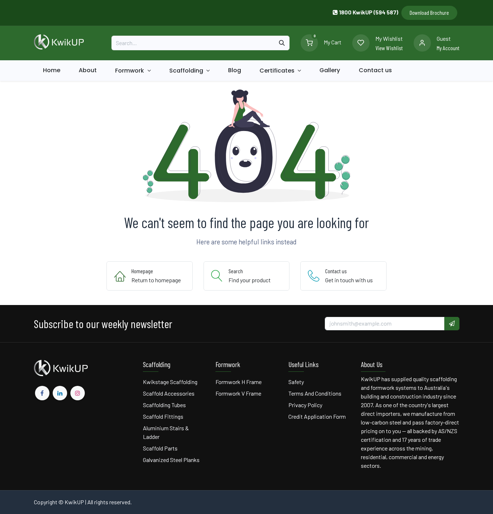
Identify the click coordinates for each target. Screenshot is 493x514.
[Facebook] (42, 393)
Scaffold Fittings (163, 416)
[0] (309, 42)
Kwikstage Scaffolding (170, 381)
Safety (296, 381)
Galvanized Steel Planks (171, 459)
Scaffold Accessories (169, 393)
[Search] (281, 43)
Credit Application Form (317, 416)
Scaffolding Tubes (164, 404)
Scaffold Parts (160, 448)
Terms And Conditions (315, 393)
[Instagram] (77, 393)
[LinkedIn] (60, 393)
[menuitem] (52, 70)
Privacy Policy (305, 404)
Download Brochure (429, 12)
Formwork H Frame (238, 381)
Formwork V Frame (238, 393)
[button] (451, 323)
